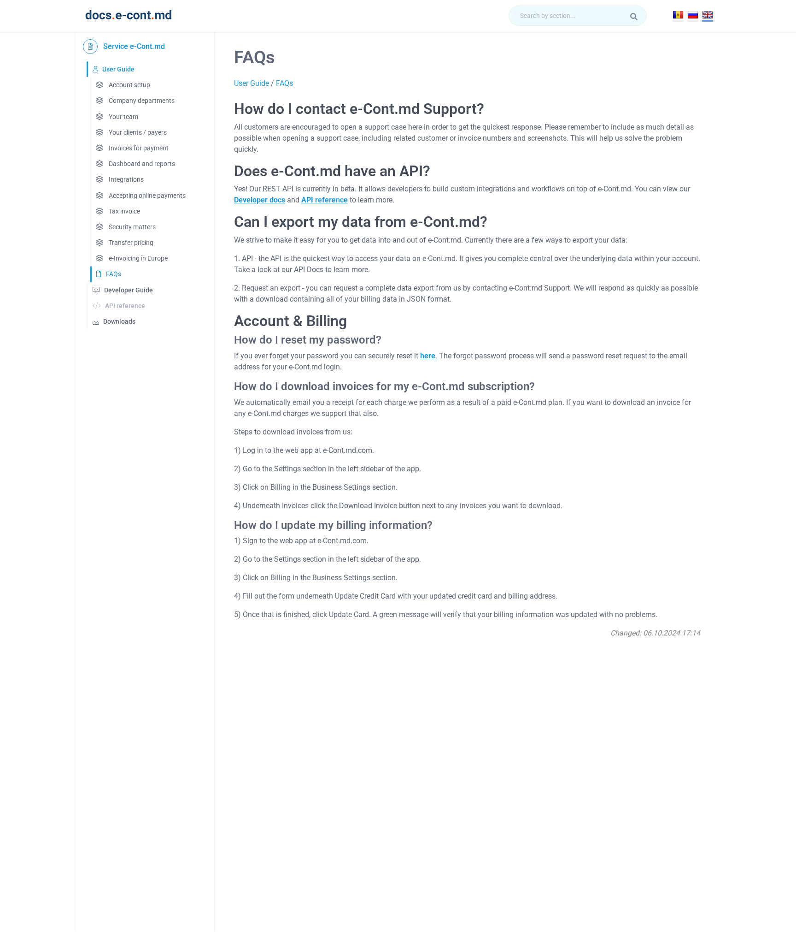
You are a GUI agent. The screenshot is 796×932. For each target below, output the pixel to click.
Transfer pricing (130, 242)
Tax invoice (123, 211)
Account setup (128, 85)
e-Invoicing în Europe (137, 258)
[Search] (634, 16)
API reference (324, 200)
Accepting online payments (146, 195)
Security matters (131, 227)
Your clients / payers (137, 132)
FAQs (113, 274)
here (427, 355)
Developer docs (259, 200)
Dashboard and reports (141, 163)
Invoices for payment (138, 148)
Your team (122, 116)
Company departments (141, 100)
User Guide (251, 83)
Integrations (125, 179)
